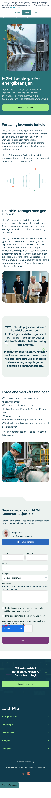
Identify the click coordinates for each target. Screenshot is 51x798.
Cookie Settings (9, 785)
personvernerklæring (14, 623)
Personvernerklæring (25, 762)
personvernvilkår (14, 7)
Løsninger (7, 724)
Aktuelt (6, 740)
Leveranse (8, 732)
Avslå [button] (36, 13)
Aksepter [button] (26, 13)
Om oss (6, 748)
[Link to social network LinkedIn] (22, 773)
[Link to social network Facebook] (29, 773)
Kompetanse (9, 716)
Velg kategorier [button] (15, 13)
